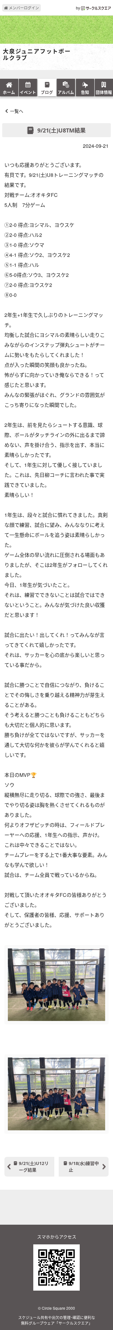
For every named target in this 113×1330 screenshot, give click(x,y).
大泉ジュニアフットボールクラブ (37, 55)
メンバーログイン (23, 7)
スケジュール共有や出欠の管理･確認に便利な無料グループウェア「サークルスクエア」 (56, 1320)
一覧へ (16, 111)
